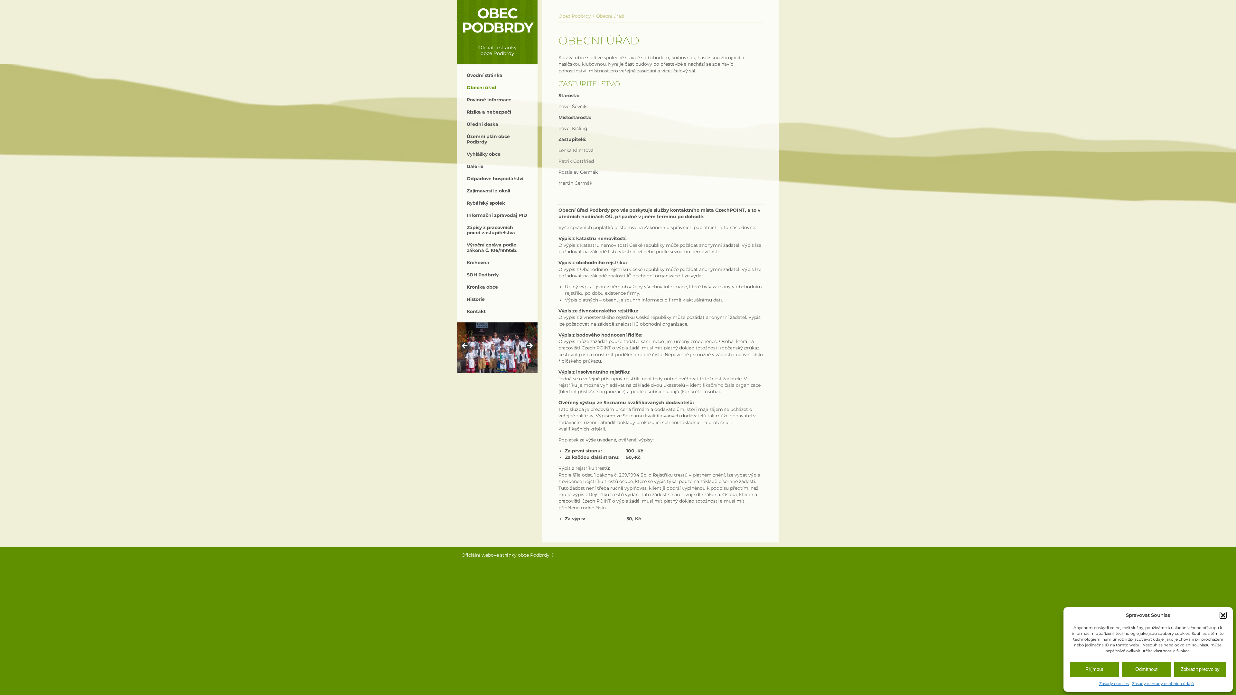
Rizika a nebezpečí (489, 112)
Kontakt (476, 311)
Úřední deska (482, 124)
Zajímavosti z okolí (488, 190)
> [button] (529, 346)
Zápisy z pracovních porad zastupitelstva (491, 230)
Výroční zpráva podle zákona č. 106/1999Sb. (492, 247)
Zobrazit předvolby (1200, 669)
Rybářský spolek (486, 203)
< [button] (465, 346)
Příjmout (1094, 669)
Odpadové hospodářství (495, 178)
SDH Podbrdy (483, 274)
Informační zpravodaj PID (497, 215)
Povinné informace (489, 99)
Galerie (475, 166)
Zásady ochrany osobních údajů (1163, 683)
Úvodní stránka (484, 75)
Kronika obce (482, 287)
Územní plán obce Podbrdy (488, 139)
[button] (1223, 615)
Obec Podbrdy (497, 20)
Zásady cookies (1114, 683)
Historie (476, 299)
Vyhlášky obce (484, 154)
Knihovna (478, 262)
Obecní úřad (481, 87)
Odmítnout (1146, 669)
